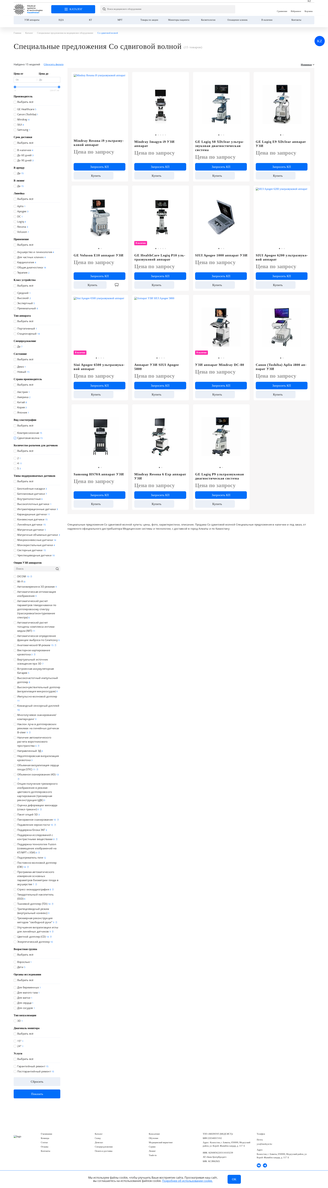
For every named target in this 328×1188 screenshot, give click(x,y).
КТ (90, 20)
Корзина (308, 9)
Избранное (296, 9)
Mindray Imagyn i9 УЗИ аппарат (154, 144)
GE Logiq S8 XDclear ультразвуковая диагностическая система (219, 146)
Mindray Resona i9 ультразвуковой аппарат (99, 143)
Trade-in (153, 1155)
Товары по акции (149, 20)
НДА (61, 20)
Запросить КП (99, 166)
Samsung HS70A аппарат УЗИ (99, 474)
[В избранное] (123, 76)
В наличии (266, 20)
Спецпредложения (104, 1146)
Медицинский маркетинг (161, 1142)
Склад (98, 1138)
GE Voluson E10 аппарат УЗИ (99, 255)
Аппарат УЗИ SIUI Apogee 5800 (156, 367)
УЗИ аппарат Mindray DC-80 (219, 365)
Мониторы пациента (178, 20)
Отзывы (44, 1146)
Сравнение (282, 9)
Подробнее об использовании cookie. (187, 1181)
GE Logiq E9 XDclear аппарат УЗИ (281, 144)
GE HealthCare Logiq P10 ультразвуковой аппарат (159, 257)
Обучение (153, 1138)
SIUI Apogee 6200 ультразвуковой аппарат (282, 257)
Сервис (152, 1146)
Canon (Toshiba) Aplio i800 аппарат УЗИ (281, 367)
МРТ (120, 20)
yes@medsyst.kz (264, 1144)
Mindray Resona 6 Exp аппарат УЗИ (160, 476)
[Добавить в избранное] (184, 76)
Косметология (208, 20)
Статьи (44, 1142)
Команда (45, 1138)
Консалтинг (154, 1134)
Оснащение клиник (237, 20)
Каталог (98, 1134)
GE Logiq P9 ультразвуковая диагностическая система (219, 476)
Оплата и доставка (103, 1151)
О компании (46, 1134)
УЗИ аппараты (31, 20)
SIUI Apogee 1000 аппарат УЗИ (221, 255)
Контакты (296, 20)
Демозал (99, 1142)
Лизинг (152, 1151)
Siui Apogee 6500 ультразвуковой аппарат (99, 367)
